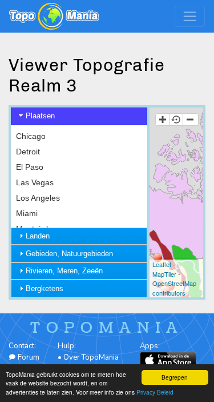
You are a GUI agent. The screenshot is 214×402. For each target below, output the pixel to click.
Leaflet (161, 264)
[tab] (79, 116)
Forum (27, 357)
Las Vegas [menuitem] (35, 182)
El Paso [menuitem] (29, 167)
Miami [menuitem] (27, 213)
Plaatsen (40, 116)
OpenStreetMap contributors (174, 287)
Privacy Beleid (154, 392)
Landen (38, 236)
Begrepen (174, 377)
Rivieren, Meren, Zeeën (64, 270)
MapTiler (164, 273)
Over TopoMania (91, 357)
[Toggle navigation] (190, 16)
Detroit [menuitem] (28, 151)
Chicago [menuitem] (31, 136)
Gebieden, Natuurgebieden (69, 253)
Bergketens (44, 288)
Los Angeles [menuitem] (38, 197)
